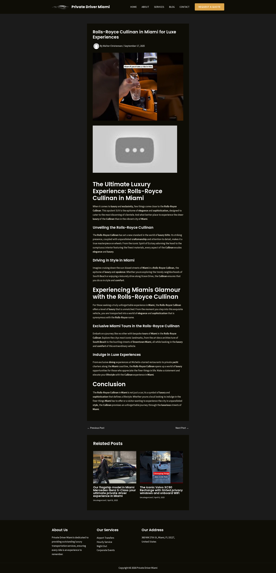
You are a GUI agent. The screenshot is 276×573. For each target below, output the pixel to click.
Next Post (182, 428)
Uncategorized (99, 500)
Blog (172, 6)
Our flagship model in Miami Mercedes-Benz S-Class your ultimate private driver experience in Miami (114, 491)
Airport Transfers (105, 537)
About (145, 6)
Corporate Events (106, 550)
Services (159, 6)
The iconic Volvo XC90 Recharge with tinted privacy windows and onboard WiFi (161, 490)
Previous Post (95, 428)
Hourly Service (104, 542)
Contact (184, 6)
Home (133, 6)
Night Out (102, 546)
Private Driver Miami (90, 6)
